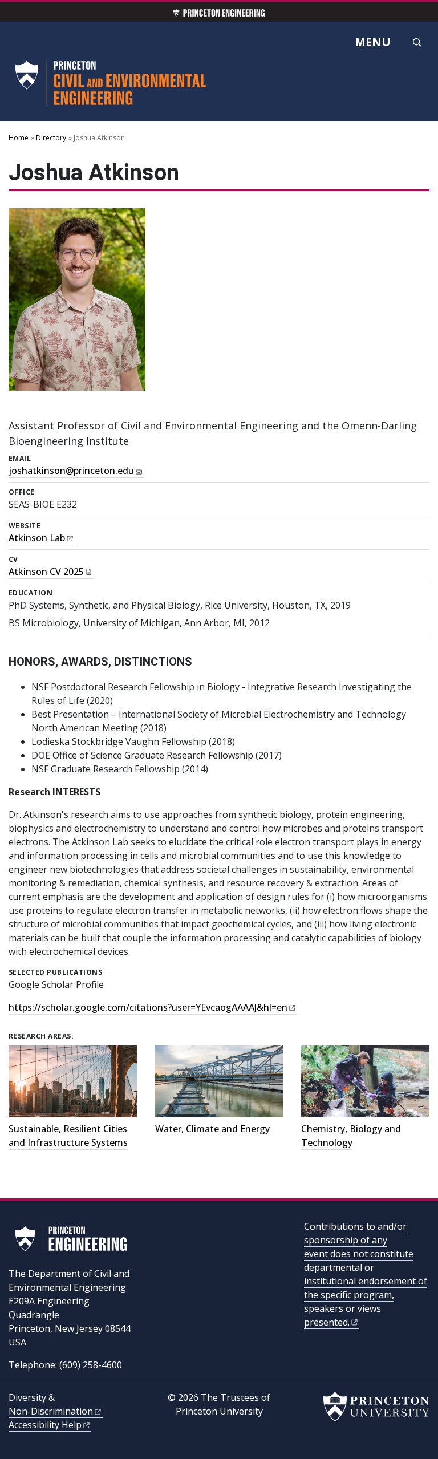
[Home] (113, 88)
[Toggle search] (417, 42)
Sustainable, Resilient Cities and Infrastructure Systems (68, 1135)
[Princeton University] (376, 1406)
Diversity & (51, 1404)
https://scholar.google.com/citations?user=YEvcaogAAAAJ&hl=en (148, 1007)
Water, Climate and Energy (212, 1128)
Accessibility (45, 1425)
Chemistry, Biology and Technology (351, 1135)
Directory (51, 138)
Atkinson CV (46, 571)
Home (19, 138)
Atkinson (37, 538)
